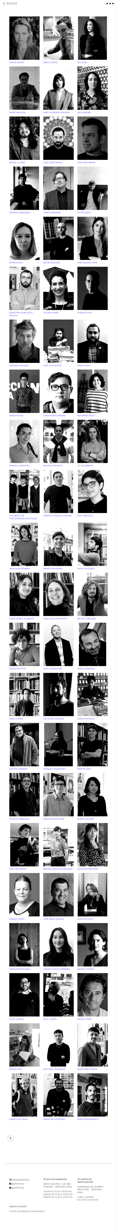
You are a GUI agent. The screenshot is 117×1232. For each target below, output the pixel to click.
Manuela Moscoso (19, 465)
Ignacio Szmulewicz (20, 212)
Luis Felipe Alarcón (53, 718)
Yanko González (86, 668)
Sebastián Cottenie (53, 819)
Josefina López (85, 919)
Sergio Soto (16, 1069)
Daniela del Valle (18, 1119)
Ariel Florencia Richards (56, 112)
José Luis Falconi (52, 365)
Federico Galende (19, 365)
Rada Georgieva (17, 869)
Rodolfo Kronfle (52, 465)
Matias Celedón (51, 262)
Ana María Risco (86, 415)
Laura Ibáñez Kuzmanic (21, 618)
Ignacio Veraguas (52, 568)
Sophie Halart (17, 62)
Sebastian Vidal (17, 112)
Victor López (84, 212)
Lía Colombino (85, 465)
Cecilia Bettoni (17, 668)
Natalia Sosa (16, 262)
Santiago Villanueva (54, 1069)
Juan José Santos (52, 162)
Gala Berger (84, 112)
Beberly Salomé (85, 819)
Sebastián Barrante (88, 1119)
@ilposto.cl (17, 1184)
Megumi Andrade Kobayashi (58, 869)
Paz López (82, 62)
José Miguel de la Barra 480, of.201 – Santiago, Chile (90, 1189)
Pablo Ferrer (16, 718)
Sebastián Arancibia (54, 1119)
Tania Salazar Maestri (55, 618)
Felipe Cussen (16, 1019)
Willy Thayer (50, 1019)
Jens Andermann (86, 162)
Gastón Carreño (18, 769)
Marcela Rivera (85, 969)
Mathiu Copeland (86, 618)
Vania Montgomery (19, 568)
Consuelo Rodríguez (54, 769)
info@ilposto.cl (19, 1180)
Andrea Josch (17, 919)
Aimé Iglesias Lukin (87, 262)
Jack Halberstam (52, 668)
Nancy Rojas (16, 415)
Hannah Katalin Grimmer (56, 969)
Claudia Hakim (50, 312)
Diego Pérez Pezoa (87, 1069)
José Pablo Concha (53, 919)
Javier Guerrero (52, 212)
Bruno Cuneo (84, 1019)
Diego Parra (83, 365)
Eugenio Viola (84, 312)
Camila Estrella (86, 718)
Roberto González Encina (57, 515)
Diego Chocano (86, 568)
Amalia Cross (50, 62)
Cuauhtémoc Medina (54, 415)
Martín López (84, 769)
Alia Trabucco (85, 515)
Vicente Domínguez (19, 819)
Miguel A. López (17, 162)
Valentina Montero (88, 869)
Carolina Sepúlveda (19, 969)
